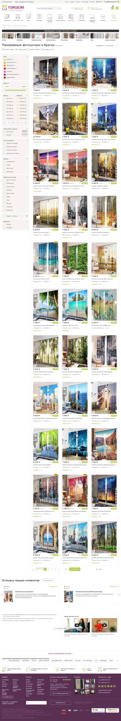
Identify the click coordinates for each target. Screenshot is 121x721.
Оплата (67, 1)
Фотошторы (40, 679)
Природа (103, 660)
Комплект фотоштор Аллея (24, 591)
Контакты (92, 1)
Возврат (72, 1)
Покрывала (40, 689)
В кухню (28, 682)
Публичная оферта (6, 717)
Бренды (39, 682)
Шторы (28, 679)
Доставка (4, 684)
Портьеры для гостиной (30, 691)
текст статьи (19, 716)
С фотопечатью (13, 660)
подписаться (60, 702)
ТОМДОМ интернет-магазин (13, 7)
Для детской (57, 660)
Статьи (15, 682)
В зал (34, 660)
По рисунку (87, 660)
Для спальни (44, 660)
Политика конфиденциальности (20, 717)
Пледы (39, 687)
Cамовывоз (22, 1)
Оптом (77, 660)
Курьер (16, 1)
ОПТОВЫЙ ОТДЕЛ (8, 697)
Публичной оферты (78, 702)
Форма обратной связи (105, 690)
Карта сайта (31, 717)
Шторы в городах (4, 693)
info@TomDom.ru (105, 682)
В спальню (29, 688)
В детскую (29, 686)
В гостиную (29, 684)
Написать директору (104, 692)
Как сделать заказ (5, 690)
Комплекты (29, 693)
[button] (38, 72)
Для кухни (68, 660)
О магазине (5, 679)
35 (66, 569)
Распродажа (40, 693)
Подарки (39, 691)
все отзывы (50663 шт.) (60, 693)
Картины (25, 660)
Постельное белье (40, 684)
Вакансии (15, 679)
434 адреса (30, 1)
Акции (3, 682)
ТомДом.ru (12, 708)
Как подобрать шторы (17, 690)
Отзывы (78, 1)
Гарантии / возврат (16, 686)
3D (96, 660)
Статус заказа (85, 1)
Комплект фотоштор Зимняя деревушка (89, 591)
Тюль (27, 696)
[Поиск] (59, 8)
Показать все (48, 580)
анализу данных (9, 714)
